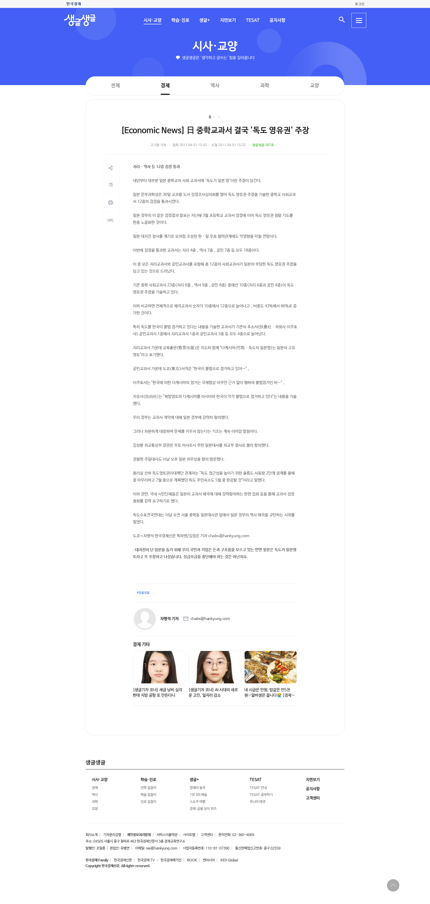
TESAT (252, 20)
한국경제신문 (123, 860)
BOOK (192, 860)
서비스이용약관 (167, 835)
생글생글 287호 (263, 145)
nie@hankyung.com (161, 848)
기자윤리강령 (112, 835)
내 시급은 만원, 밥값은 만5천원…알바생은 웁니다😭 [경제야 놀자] (269, 695)
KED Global (229, 860)
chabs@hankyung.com (210, 619)
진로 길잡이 (148, 802)
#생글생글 (143, 593)
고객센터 (207, 835)
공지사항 (277, 20)
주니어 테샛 (257, 802)
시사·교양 (152, 20)
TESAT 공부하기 (261, 795)
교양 (314, 86)
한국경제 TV (146, 860)
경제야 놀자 (197, 788)
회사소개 (92, 835)
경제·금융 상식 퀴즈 (203, 809)
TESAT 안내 (258, 788)
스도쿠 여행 (197, 802)
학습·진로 (180, 20)
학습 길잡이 (148, 795)
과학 (264, 86)
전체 (115, 85)
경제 (165, 85)
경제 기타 (141, 644)
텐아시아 (209, 860)
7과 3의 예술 (198, 795)
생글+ (204, 20)
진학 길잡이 (148, 788)
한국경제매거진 (171, 860)
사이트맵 (189, 835)
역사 (215, 85)
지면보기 (228, 20)
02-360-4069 (243, 835)
